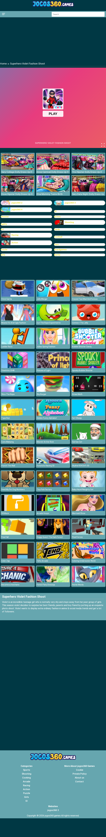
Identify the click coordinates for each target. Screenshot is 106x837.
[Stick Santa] (17, 296)
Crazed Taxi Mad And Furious (85, 299)
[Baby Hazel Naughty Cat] (88, 486)
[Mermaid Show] (88, 510)
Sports (26, 770)
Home (3, 63)
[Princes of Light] (53, 367)
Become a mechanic (10, 585)
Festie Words (78, 585)
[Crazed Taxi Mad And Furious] (88, 296)
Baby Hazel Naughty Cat (82, 489)
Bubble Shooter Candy (82, 346)
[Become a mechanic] (17, 581)
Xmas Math (77, 394)
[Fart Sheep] (88, 415)
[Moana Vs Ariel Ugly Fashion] (17, 319)
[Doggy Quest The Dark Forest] (53, 534)
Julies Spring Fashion (46, 346)
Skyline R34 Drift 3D (80, 466)
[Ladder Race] (17, 343)
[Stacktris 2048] (17, 367)
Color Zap (5, 561)
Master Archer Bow (45, 442)
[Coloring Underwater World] (88, 557)
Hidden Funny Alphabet (47, 418)
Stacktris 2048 (7, 370)
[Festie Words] (88, 581)
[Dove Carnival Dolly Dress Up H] (53, 168)
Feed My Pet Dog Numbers (13, 489)
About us (79, 777)
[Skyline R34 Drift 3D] (88, 462)
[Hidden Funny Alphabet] (53, 415)
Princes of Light (44, 370)
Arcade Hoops (43, 513)
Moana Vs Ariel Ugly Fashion (13, 323)
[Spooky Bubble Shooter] (88, 367)
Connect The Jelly (80, 323)
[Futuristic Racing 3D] (53, 462)
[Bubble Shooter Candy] (88, 343)
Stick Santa (6, 299)
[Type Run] (17, 415)
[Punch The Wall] (17, 462)
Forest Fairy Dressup (46, 585)
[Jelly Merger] (53, 296)
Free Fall (5, 537)
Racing (14, 235)
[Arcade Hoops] (53, 510)
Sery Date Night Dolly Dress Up (88, 194)
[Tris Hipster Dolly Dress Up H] (88, 168)
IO (27, 801)
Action (57, 216)
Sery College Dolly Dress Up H (16, 172)
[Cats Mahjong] (17, 438)
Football (58, 237)
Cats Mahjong (7, 442)
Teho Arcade (42, 561)
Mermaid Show (78, 513)
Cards (57, 229)
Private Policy (80, 773)
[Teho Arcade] (53, 557)
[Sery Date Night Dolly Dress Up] (88, 191)
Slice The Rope (8, 394)
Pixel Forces (77, 537)
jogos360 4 (16, 209)
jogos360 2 (16, 203)
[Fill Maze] (17, 510)
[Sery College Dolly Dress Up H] (17, 168)
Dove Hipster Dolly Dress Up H (16, 194)
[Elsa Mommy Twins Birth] (53, 191)
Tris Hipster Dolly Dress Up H (87, 172)
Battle (57, 255)
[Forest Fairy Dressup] (53, 581)
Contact (79, 781)
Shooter (5, 216)
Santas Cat (77, 442)
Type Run (5, 418)
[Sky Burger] (53, 391)
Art (2, 229)
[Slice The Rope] (17, 391)
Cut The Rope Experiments (49, 323)
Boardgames (60, 249)
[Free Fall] (17, 534)
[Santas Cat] (88, 438)
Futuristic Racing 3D (46, 466)
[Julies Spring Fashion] (53, 343)
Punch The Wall (8, 466)
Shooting (69, 222)
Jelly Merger (42, 299)
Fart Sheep (77, 418)
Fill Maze (5, 513)
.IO (55, 211)
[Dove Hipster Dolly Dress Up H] (17, 191)
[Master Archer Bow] (53, 438)
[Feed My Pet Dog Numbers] (17, 486)
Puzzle (4, 249)
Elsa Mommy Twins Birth (50, 194)
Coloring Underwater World (84, 561)
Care (56, 244)
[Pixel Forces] (88, 534)
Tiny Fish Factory (44, 489)
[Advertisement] (53, 39)
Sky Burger (41, 394)
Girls (3, 255)
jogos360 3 (70, 203)
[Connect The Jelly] (88, 319)
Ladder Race (6, 346)
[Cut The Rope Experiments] (53, 319)
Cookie (79, 770)
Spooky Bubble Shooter (82, 370)
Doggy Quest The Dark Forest (50, 537)
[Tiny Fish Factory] (53, 486)
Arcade (26, 781)
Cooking (26, 777)
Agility (4, 224)
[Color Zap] (17, 557)
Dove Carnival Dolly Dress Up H (52, 172)
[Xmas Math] (88, 391)
